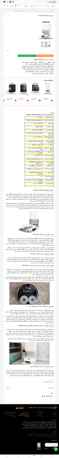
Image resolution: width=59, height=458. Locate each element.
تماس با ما (55, 415)
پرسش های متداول (40, 415)
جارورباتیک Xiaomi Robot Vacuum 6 (48, 94)
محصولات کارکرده (25, 6)
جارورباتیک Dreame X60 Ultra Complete (36, 94)
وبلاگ (35, 5)
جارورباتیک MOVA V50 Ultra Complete (11, 94)
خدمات (40, 5)
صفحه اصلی (51, 11)
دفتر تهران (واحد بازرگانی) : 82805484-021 (9, 413)
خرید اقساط (31, 6)
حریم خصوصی (40, 413)
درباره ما (55, 414)
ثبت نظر (7, 388)
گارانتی (42, 416)
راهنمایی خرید (46, 6)
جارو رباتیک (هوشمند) (37, 11)
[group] (46, 30)
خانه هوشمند (52, 6)
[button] (56, 449)
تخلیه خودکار (29, 11)
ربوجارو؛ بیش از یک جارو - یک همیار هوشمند (39, 407)
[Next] (7, 91)
